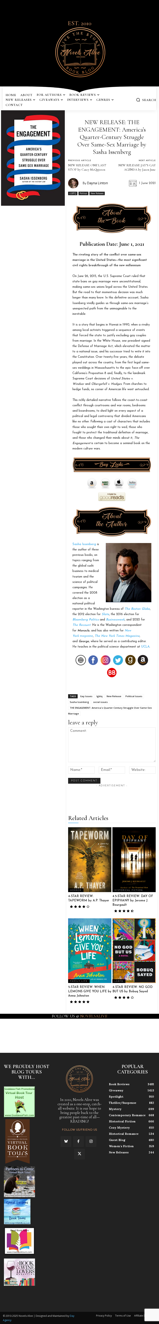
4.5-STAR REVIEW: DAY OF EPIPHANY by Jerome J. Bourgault (132, 901)
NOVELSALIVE (93, 1016)
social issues (100, 702)
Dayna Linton (97, 183)
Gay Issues (86, 696)
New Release (114, 696)
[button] (146, 100)
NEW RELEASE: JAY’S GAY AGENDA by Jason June (137, 167)
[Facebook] (78, 1141)
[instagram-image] (9, 1032)
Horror (75, 890)
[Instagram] (91, 1141)
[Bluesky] (66, 1141)
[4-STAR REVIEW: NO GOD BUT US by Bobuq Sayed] (134, 950)
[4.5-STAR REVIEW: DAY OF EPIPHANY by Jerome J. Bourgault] (134, 859)
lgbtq (99, 696)
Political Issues (133, 696)
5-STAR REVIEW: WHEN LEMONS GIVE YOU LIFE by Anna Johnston (89, 991)
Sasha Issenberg (84, 544)
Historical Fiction (128, 890)
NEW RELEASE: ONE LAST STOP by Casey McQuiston (87, 167)
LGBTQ (72, 193)
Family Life (79, 981)
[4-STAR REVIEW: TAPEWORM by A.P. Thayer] (89, 859)
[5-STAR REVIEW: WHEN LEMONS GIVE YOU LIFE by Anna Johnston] (89, 950)
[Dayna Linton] (75, 183)
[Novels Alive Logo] (79, 51)
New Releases (97, 193)
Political (83, 193)
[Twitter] (79, 1154)
